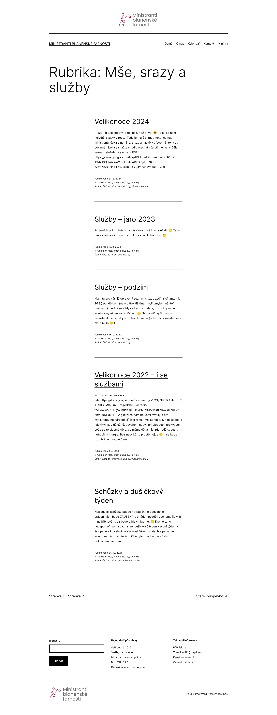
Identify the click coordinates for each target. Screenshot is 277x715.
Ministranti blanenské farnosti (79, 44)
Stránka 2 (76, 596)
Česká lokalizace (183, 662)
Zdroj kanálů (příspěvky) (188, 652)
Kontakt (209, 43)
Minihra (223, 43)
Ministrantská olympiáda (126, 657)
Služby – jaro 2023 (124, 219)
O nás (180, 43)
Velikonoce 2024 (121, 121)
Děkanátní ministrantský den (128, 667)
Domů (169, 43)
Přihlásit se (179, 647)
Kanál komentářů (183, 657)
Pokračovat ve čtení (114, 439)
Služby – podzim (121, 287)
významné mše (139, 186)
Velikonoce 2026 (121, 647)
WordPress (207, 693)
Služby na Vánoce (122, 652)
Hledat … (54, 640)
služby (126, 186)
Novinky (134, 182)
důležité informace (112, 186)
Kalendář (194, 43)
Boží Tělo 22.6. (120, 662)
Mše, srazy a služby (118, 182)
